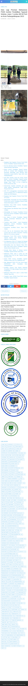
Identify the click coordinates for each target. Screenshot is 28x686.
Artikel (9, 455)
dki (15, 483)
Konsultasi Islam (5, 538)
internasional (13, 519)
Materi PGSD (4, 551)
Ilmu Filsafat (12, 508)
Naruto (17, 560)
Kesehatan (20, 528)
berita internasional (16, 468)
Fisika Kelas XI (18, 498)
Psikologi (3, 581)
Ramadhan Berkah (18, 581)
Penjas (21, 573)
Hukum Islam (4, 506)
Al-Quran (3, 450)
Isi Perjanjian (4, 521)
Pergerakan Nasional (16, 575)
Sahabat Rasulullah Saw (6, 588)
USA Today (7, 637)
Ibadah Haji (12, 506)
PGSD (2, 579)
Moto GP (3, 560)
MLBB (13, 558)
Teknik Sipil (3, 622)
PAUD (2, 568)
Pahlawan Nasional (5, 566)
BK (1, 474)
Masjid (2, 547)
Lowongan (3, 543)
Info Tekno (3, 519)
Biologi (13, 470)
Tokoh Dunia (19, 630)
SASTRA (17, 588)
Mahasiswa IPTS (4, 545)
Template (13, 624)
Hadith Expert (10, 502)
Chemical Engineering (12, 478)
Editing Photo (13, 487)
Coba (21, 478)
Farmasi (3, 491)
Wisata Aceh (4, 639)
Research (20, 583)
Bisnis (19, 472)
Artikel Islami (18, 455)
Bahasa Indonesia (13, 461)
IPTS (20, 519)
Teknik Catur (16, 611)
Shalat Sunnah (11, 594)
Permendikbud (4, 577)
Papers (22, 566)
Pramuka (9, 579)
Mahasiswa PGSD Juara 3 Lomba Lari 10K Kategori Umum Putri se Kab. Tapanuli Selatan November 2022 (15, 255)
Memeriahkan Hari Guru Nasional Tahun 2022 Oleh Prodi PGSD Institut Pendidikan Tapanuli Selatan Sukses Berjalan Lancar (15, 246)
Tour (22, 633)
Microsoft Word (5, 558)
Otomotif (10, 564)
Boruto (13, 474)
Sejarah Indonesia (19, 590)
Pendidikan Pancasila (16, 570)
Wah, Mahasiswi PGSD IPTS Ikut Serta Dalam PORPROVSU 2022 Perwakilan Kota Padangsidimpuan (15, 264)
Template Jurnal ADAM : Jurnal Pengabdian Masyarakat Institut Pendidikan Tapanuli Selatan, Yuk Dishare (15, 224)
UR (2, 637)
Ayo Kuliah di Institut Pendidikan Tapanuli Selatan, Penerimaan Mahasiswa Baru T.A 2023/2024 (15, 219)
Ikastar (20, 506)
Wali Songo (15, 637)
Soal (21, 598)
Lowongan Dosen (13, 543)
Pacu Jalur (18, 564)
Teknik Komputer (19, 615)
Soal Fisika (3, 603)
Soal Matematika (5, 605)
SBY (23, 588)
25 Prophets (10, 444)
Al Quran (17, 448)
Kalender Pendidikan (12, 525)
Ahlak (2, 446)
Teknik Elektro (4, 613)
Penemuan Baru (4, 573)
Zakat (2, 648)
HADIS (2, 502)
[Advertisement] (14, 35)
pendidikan (16, 568)
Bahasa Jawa (14, 463)
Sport (10, 607)
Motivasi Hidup (20, 558)
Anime (17, 450)
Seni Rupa (3, 594)
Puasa (10, 581)
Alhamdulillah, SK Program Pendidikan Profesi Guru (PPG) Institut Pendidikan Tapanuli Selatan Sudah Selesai (15, 213)
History (18, 504)
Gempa (15, 500)
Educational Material (6, 489)
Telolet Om (12, 622)
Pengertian (13, 573)
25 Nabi (2, 444)
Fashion (9, 491)
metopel (17, 555)
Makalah (13, 545)
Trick (2, 635)
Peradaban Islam (5, 575)
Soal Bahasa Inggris (5, 600)
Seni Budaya (21, 592)
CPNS (11, 483)
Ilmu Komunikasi (4, 513)
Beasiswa (13, 465)
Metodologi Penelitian (6, 555)
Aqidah (21, 453)
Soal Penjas (15, 605)
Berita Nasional (4, 470)
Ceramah (18, 476)
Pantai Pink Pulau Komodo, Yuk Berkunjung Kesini (13, 324)
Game (9, 500)
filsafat (17, 493)
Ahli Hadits (9, 446)
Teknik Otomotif (5, 620)
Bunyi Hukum (20, 474)
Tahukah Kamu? (14, 609)
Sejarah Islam (4, 592)
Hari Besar (19, 502)
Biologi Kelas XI (4, 472)
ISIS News (12, 521)
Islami (18, 521)
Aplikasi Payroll (14, 453)
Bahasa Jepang (4, 465)
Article (3, 455)
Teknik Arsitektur (5, 611)
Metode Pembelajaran (10, 553)
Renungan (12, 583)
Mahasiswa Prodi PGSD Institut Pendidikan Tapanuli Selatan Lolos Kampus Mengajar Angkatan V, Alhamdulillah (15, 238)
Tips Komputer (4, 628)
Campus (3, 476)
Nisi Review (3, 562)
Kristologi (14, 538)
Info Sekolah (21, 517)
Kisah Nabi (3, 536)
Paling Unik (15, 566)
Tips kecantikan (14, 626)
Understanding (19, 635)
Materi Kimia (13, 549)
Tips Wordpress (4, 630)
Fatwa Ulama (17, 491)
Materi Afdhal (19, 547)
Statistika (17, 607)
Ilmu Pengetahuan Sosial (6, 515)
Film (2, 493)
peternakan (21, 577)
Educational (21, 487)
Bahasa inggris (4, 463)
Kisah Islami (13, 532)
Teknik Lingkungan (5, 618)
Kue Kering (3, 540)
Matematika (10, 547)
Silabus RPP (15, 596)
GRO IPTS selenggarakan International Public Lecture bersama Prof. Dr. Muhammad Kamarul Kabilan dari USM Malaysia (15, 192)
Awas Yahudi (12, 459)
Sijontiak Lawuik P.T (5, 596)
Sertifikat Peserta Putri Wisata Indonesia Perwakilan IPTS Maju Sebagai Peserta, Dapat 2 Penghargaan (15, 269)
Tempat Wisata (4, 624)
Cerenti (3, 478)
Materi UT (22, 551)
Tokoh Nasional (13, 633)
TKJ (12, 630)
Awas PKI (20, 457)
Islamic (2, 523)
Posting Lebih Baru (5, 291)
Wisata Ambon (13, 639)
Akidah (2, 448)
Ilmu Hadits (3, 510)
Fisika (11, 498)
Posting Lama (23, 291)
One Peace (19, 562)
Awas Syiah (3, 459)
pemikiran (8, 568)
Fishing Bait (3, 498)
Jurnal (2, 525)
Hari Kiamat (11, 504)
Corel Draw (4, 483)
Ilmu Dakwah (4, 508)
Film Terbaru (9, 493)
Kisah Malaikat (4, 534)
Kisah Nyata (11, 536)
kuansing (22, 538)
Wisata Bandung (13, 641)
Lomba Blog (18, 540)
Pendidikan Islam (4, 570)
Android (10, 450)
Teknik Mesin (15, 618)
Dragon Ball (4, 487)
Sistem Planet (13, 598)
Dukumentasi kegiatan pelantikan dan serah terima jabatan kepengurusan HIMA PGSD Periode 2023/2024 (15, 187)
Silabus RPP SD (4, 598)
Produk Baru (16, 579)
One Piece (3, 564)
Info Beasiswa (18, 515)
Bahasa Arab (4, 461)
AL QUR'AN (10, 448)
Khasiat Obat (11, 530)
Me (2, 553)
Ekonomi (16, 489)
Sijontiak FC (20, 594)
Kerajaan (13, 528)
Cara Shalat (11, 476)
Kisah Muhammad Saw (15, 534)
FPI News (3, 500)
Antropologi (4, 453)
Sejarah (10, 590)
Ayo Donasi (20, 459)
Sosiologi (3, 607)
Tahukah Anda (4, 609)
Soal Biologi (15, 600)
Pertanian (12, 577)
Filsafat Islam (4, 495)
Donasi (8, 485)
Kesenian (3, 530)
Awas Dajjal (12, 457)
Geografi (21, 500)
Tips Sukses (22, 628)
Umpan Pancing (10, 635)
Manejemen (21, 545)
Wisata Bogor (14, 643)
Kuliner (10, 540)
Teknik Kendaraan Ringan (6, 615)
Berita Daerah (4, 468)
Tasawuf (22, 609)
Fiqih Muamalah (14, 495)
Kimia (18, 530)
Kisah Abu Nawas (5, 532)
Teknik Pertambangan (16, 620)
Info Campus (4, 517)
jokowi (19, 523)
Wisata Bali (3, 641)
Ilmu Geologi (21, 508)
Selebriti (13, 592)
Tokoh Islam (4, 633)
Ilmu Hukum (12, 510)
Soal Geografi (12, 603)
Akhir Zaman (18, 446)
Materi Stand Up (13, 551)
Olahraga (11, 562)
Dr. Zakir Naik (15, 485)
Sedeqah (3, 590)
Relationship (4, 583)
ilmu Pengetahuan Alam (17, 513)
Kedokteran (4, 528)
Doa (2, 485)
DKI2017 (20, 483)
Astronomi (3, 457)
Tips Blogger (4, 626)
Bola (7, 474)
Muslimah (10, 560)
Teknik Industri (14, 613)
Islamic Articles (11, 523)
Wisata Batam (4, 643)
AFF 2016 (18, 444)
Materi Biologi (4, 549)
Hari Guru (3, 504)
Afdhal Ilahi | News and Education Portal (18, 684)
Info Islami (12, 517)
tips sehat (13, 628)
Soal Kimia (20, 603)
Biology (13, 472)
